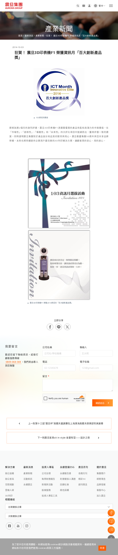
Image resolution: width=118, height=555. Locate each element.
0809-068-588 (13, 361)
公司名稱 (47, 347)
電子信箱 (84, 361)
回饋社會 (64, 484)
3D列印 (9, 495)
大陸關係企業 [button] (14, 516)
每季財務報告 (48, 478)
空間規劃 (9, 484)
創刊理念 (82, 484)
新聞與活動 (47, 484)
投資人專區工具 (49, 495)
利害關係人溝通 (68, 478)
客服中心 (101, 490)
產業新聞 (40, 35)
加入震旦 (101, 495)
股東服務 (46, 490)
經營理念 (101, 478)
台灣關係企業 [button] (14, 506)
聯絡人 (83, 347)
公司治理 (46, 473)
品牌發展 (101, 484)
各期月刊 (82, 473)
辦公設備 (9, 473)
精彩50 (82, 478)
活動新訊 (27, 478)
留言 (45, 376)
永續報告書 (65, 473)
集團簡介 (101, 473)
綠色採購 (64, 490)
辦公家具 (9, 478)
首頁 (20, 35)
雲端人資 (9, 490)
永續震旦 (27, 484)
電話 (44, 361)
